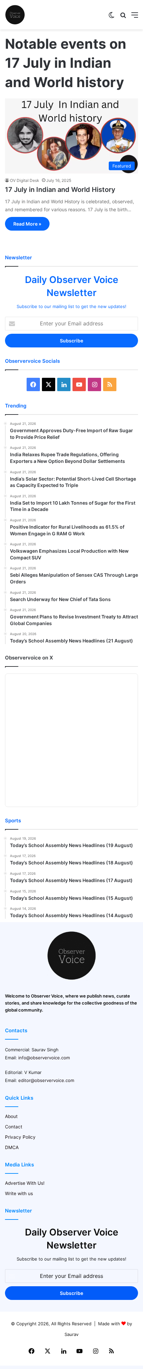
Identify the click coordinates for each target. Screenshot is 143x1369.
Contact (13, 1126)
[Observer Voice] (15, 15)
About (11, 1116)
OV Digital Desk (24, 180)
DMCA (12, 1147)
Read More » (27, 224)
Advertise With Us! (25, 1183)
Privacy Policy (20, 1137)
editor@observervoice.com (46, 1080)
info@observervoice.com (44, 1057)
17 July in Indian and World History (60, 190)
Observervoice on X (29, 657)
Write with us (19, 1193)
